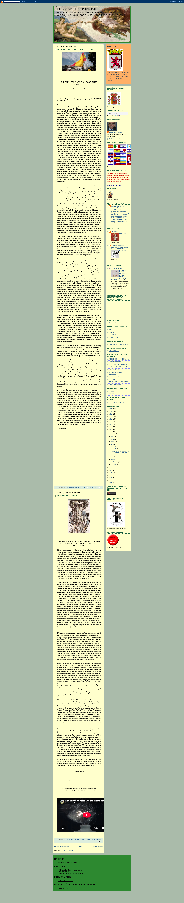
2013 (111, 421)
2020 (111, 473)
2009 (111, 411)
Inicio (80, 846)
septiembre (114, 462)
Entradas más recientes (61, 846)
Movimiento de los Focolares (118, 377)
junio (112, 444)
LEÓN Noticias (113, 337)
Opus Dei (112, 379)
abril (112, 439)
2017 (111, 432)
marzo (113, 436)
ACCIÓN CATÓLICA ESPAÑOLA (119, 359)
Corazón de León (116, 268)
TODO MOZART (63, 888)
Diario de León (113, 332)
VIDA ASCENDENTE (115, 384)
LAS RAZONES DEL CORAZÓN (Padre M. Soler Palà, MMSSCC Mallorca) (120, 247)
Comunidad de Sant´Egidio (117, 362)
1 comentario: (92, 487)
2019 (111, 470)
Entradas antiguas (97, 846)
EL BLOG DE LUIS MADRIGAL (77, 9)
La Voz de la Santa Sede (116, 402)
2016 (111, 429)
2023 (111, 480)
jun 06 (115, 446)
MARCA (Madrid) (114, 351)
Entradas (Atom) (68, 850)
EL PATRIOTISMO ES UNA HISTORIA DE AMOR (75, 49)
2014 (111, 424)
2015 (111, 427)
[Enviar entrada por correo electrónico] (99, 487)
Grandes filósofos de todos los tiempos (70, 873)
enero (113, 434)
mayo (113, 441)
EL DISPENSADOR (117, 206)
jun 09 (115, 449)
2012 (111, 419)
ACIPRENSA (113, 391)
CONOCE (112, 394)
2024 (111, 483)
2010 (111, 414)
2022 (111, 478)
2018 (111, 468)
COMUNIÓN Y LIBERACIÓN (118, 364)
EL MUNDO (112, 335)
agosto (113, 459)
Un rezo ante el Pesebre (123, 234)
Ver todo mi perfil (114, 139)
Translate (122, 116)
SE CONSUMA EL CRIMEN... (68, 496)
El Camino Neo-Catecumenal (118, 367)
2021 (111, 475)
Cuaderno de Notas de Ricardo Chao (69, 862)
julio (112, 457)
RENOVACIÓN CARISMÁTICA (118, 382)
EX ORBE (114, 232)
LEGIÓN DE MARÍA (115, 369)
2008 (111, 409)
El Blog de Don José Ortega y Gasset (70, 870)
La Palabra (122, 250)
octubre (113, 464)
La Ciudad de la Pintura (65, 881)
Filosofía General (63, 871)
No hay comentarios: (94, 839)
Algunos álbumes (114, 323)
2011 (111, 416)
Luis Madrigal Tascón (115, 132)
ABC (110, 329)
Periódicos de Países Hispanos (118, 344)
